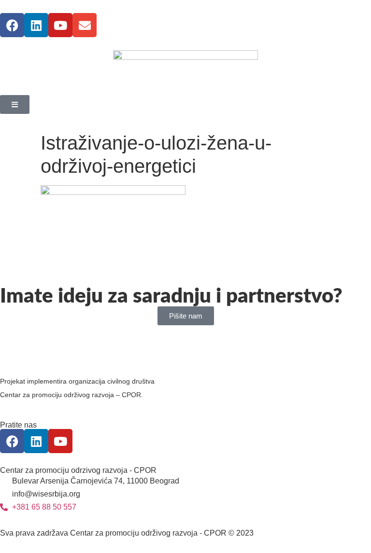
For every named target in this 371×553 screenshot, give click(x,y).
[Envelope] (84, 25)
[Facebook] (12, 25)
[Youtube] (60, 25)
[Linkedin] (36, 25)
